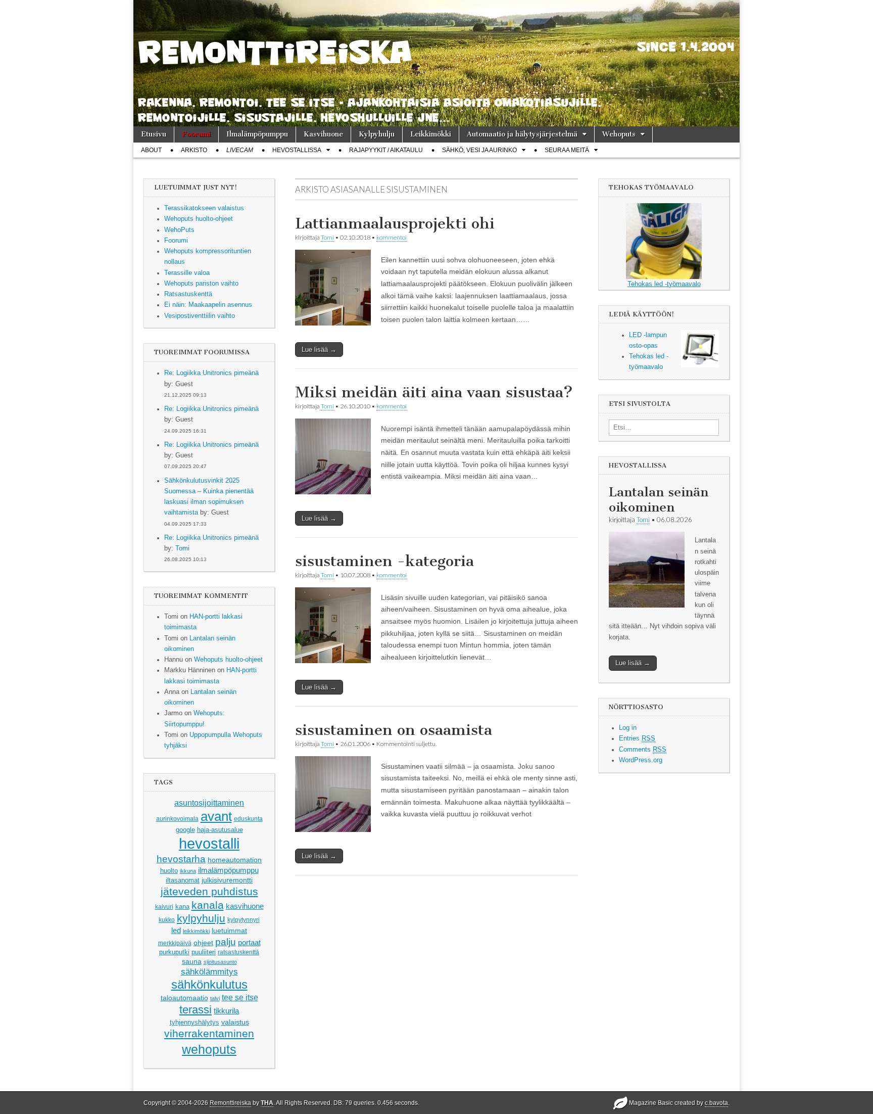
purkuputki (174, 952)
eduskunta (248, 818)
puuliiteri (203, 952)
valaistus (235, 1022)
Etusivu (153, 134)
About (151, 150)
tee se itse (240, 997)
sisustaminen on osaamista (393, 730)
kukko (167, 919)
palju (225, 942)
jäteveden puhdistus (209, 891)
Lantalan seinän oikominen (658, 499)
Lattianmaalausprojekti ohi (395, 223)
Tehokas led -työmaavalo (664, 284)
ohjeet (203, 943)
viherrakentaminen (209, 1034)
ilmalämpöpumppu (228, 870)
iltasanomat (183, 880)
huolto (169, 870)
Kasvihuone (323, 134)
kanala (207, 905)
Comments (642, 749)
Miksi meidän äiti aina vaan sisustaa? (434, 392)
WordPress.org (640, 760)
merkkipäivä (174, 943)
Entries (637, 738)
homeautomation (235, 860)
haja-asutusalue (220, 829)
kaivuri (164, 906)
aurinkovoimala (177, 818)
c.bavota (716, 1102)
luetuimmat (229, 930)
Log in (628, 727)
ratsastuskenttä (238, 952)
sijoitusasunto (220, 962)
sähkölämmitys (209, 972)
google (185, 829)
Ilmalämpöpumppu (257, 134)
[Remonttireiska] (436, 63)
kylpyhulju (201, 918)
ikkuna (188, 871)
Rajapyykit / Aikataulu (386, 150)
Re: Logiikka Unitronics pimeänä (211, 373)
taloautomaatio (184, 998)
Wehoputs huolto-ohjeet (228, 659)
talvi (215, 998)
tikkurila (226, 1010)
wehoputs (209, 1049)
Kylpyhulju (377, 134)
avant (216, 816)
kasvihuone (245, 906)
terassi (195, 1009)
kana (182, 906)
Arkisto (194, 150)
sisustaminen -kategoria (384, 561)
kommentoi (391, 237)
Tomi (182, 548)
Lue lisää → (319, 349)
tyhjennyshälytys (194, 1022)
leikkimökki (196, 931)
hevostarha (181, 859)
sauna (192, 961)
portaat (249, 943)
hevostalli (209, 843)
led (176, 930)
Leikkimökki (430, 134)
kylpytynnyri (243, 919)
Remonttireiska (230, 1102)
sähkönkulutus (209, 984)
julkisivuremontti (227, 880)
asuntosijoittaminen (209, 802)
